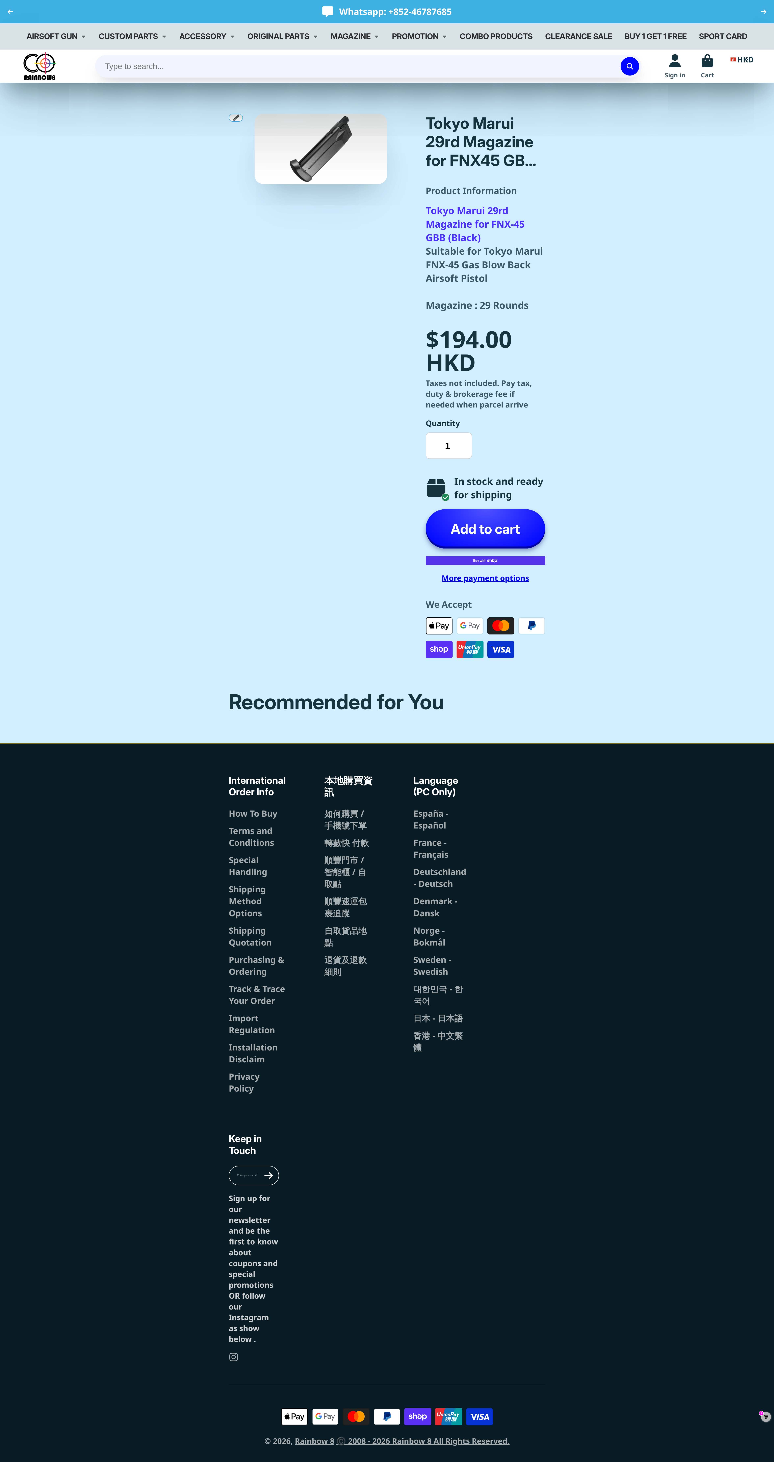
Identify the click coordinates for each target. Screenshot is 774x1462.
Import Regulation (252, 1024)
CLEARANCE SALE (578, 36)
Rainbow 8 (314, 1441)
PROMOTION (415, 36)
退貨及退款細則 (346, 965)
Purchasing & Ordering (256, 965)
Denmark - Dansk (435, 907)
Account (675, 66)
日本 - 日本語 (438, 1018)
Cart (707, 66)
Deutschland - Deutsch (439, 877)
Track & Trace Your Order (257, 994)
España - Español (430, 819)
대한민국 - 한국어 (438, 994)
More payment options (485, 578)
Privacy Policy (244, 1082)
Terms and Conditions (251, 836)
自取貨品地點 (346, 936)
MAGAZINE (351, 36)
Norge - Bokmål (429, 936)
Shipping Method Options (247, 901)
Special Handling (248, 865)
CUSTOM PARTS (128, 36)
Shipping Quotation (250, 936)
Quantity (443, 423)
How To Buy (253, 813)
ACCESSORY (202, 36)
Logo (39, 66)
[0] (766, 1417)
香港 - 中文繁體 (438, 1041)
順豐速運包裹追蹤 (346, 907)
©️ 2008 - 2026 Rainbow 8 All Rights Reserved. (423, 1441)
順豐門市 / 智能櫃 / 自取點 (345, 871)
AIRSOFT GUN (52, 36)
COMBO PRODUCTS (496, 36)
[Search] (630, 66)
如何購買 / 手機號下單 (346, 819)
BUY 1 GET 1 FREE (656, 36)
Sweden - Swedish (432, 965)
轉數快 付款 (347, 842)
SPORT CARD (723, 36)
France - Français (430, 848)
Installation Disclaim (253, 1053)
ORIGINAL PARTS (278, 36)
